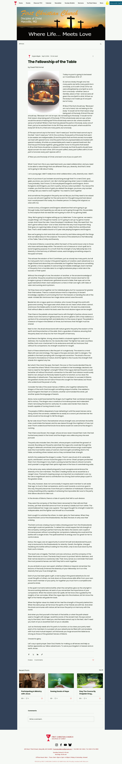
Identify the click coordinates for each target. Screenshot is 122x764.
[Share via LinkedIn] (37, 654)
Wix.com (85, 761)
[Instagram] (56, 745)
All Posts (21, 44)
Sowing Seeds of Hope (59, 691)
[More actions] (93, 56)
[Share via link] (42, 654)
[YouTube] (65, 745)
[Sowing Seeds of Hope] (61, 680)
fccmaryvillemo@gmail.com (62, 749)
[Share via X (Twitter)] (33, 654)
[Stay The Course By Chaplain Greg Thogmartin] (90, 680)
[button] (101, 44)
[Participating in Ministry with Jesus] (32, 680)
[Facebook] (61, 745)
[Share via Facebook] (29, 654)
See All (101, 670)
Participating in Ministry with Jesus (31, 692)
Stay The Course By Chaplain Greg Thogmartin (87, 692)
